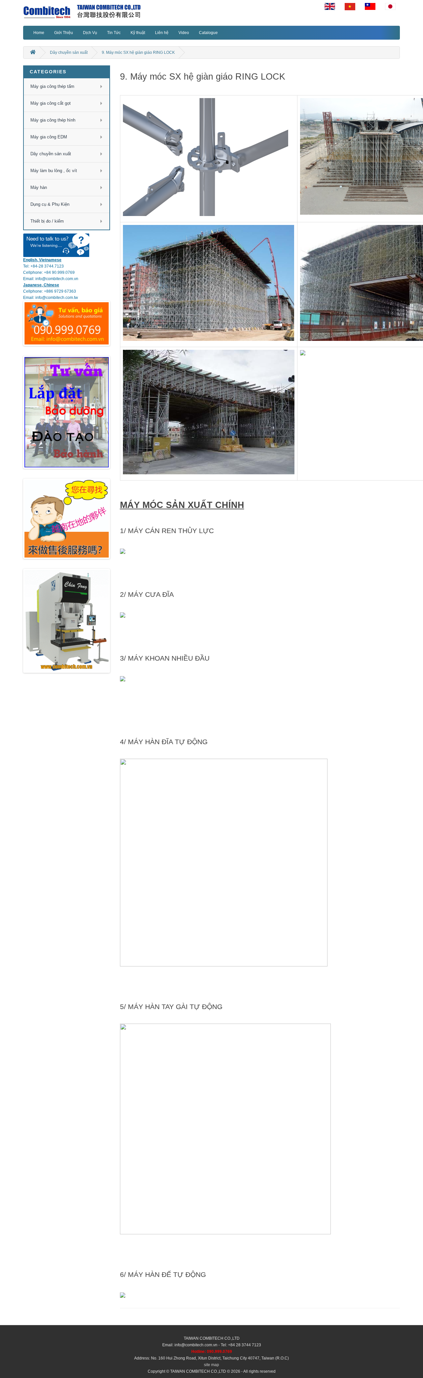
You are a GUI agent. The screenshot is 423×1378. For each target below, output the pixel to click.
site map (211, 1364)
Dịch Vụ (90, 32)
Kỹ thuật (138, 32)
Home (38, 32)
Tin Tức (114, 32)
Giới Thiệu (63, 32)
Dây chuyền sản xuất (69, 52)
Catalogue (208, 32)
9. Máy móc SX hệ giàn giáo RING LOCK (138, 52)
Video (183, 32)
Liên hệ (162, 32)
